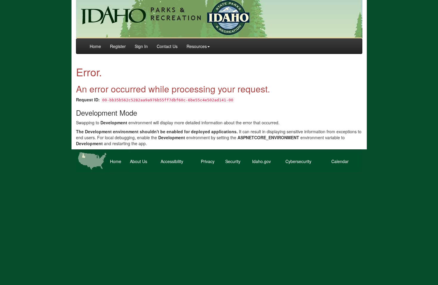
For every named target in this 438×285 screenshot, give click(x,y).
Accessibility (172, 161)
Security (232, 161)
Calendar (340, 161)
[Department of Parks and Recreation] (219, 18)
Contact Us (167, 46)
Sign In (141, 46)
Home (95, 46)
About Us (138, 161)
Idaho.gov (261, 161)
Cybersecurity (298, 161)
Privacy (208, 161)
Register (118, 46)
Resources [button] (197, 46)
